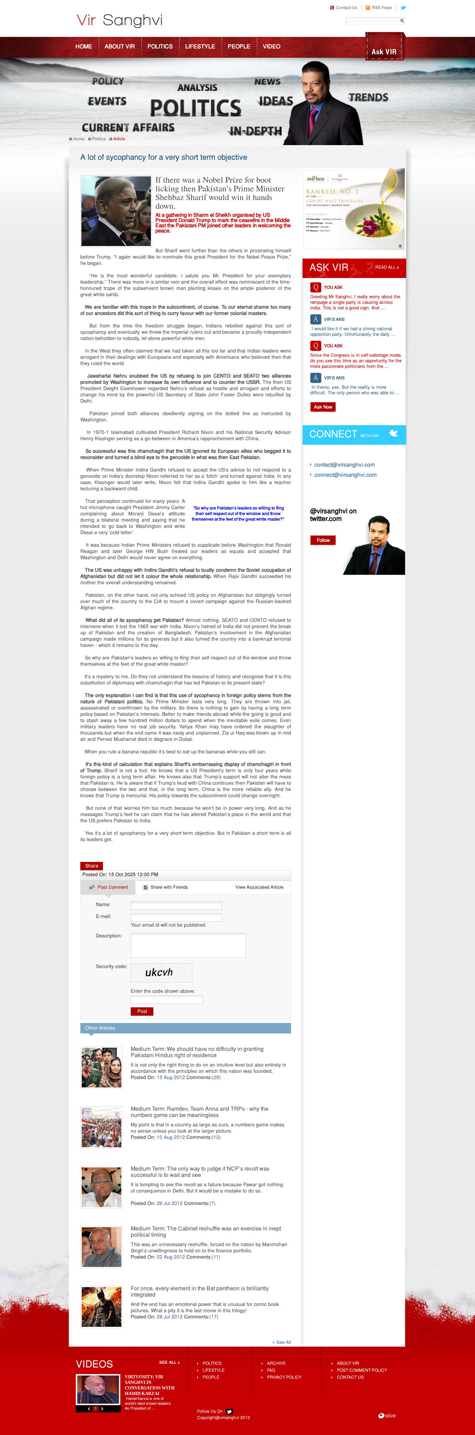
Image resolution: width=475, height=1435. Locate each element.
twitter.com (326, 519)
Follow (323, 540)
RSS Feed (382, 8)
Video (271, 47)
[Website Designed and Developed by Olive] (386, 1416)
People (239, 47)
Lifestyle (200, 47)
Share (91, 866)
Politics (160, 47)
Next (102, 1408)
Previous (89, 1408)
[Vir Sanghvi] (119, 22)
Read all (385, 267)
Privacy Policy (284, 1377)
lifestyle (214, 1371)
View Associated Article (259, 887)
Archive (276, 1364)
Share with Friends (169, 887)
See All (283, 1342)
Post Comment (113, 887)
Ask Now (323, 407)
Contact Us (346, 8)
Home (83, 47)
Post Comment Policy (362, 1371)
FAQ (271, 1371)
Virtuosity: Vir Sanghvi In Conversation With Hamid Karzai (150, 1385)
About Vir (120, 47)
